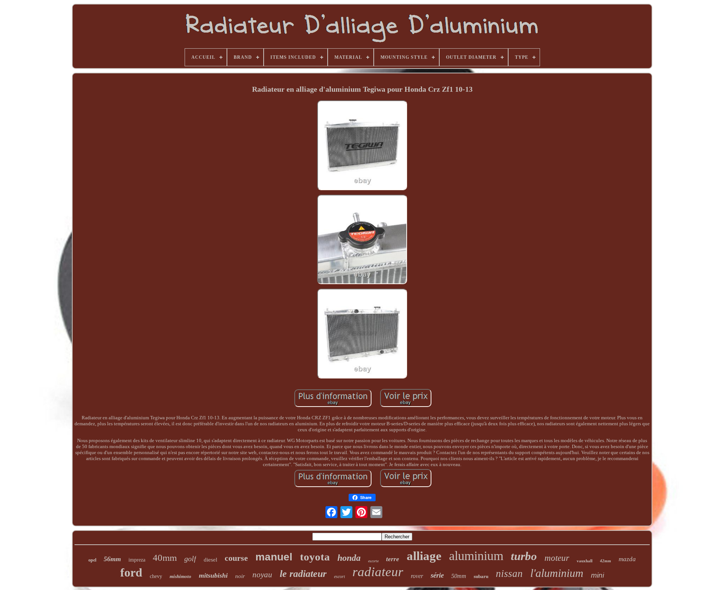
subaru (481, 576)
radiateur (377, 572)
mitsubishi (213, 575)
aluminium (476, 556)
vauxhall (584, 561)
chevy (156, 576)
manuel (273, 557)
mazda (627, 559)
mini (597, 575)
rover (417, 576)
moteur (556, 558)
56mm (112, 559)
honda (349, 558)
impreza (136, 560)
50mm (458, 576)
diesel (210, 560)
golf (190, 558)
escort (339, 576)
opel (92, 560)
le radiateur (303, 573)
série (437, 575)
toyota (315, 557)
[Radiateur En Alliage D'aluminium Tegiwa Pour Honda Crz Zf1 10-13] (362, 146)
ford (131, 572)
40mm (165, 558)
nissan (509, 573)
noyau (262, 574)
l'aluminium (556, 573)
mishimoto (180, 576)
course (236, 558)
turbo (524, 556)
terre (392, 559)
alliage (424, 556)
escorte (373, 561)
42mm (605, 561)
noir (240, 576)
